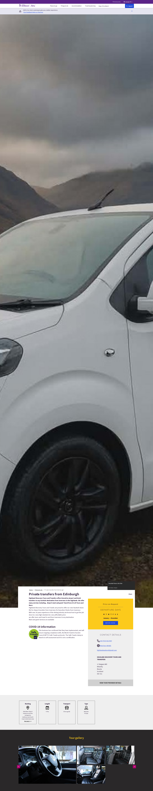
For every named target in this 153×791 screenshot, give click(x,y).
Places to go (53, 6)
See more (27, 721)
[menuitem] (53, 6)
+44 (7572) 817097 (106, 641)
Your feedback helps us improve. (33, 12)
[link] (129, 6)
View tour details (105, 646)
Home (31, 590)
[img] (47, 764)
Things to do (64, 6)
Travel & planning (90, 6)
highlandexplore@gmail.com (107, 650)
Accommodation (77, 6)
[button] (132, 11)
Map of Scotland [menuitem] (104, 6)
